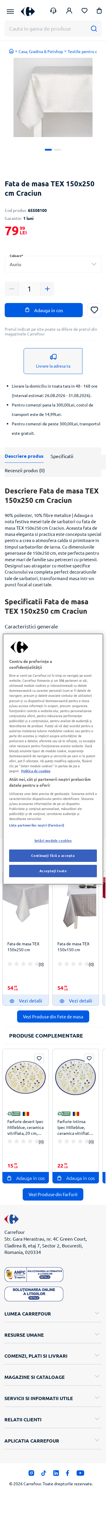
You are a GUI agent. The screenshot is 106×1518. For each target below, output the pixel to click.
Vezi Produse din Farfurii (53, 1194)
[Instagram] (31, 1474)
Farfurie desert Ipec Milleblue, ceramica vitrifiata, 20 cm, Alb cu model (25, 1128)
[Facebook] (67, 1474)
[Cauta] (94, 28)
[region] (53, 759)
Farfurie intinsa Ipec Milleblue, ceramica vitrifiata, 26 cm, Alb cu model (74, 1128)
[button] (99, 11)
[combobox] (53, 264)
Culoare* (16, 255)
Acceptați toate (53, 870)
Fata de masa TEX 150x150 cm (73, 946)
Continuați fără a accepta (52, 855)
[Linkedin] (56, 1474)
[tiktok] (43, 1474)
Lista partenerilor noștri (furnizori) (36, 825)
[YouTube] (80, 1474)
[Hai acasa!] (11, 51)
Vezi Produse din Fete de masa (53, 1016)
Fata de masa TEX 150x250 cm (23, 946)
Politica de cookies (35, 770)
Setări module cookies (53, 840)
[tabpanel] (53, 97)
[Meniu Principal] (10, 11)
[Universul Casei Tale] (28, 11)
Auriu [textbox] (15, 264)
